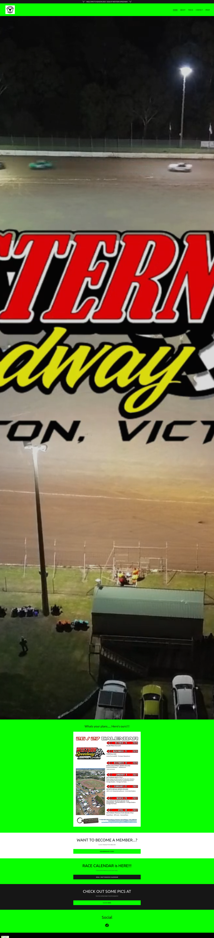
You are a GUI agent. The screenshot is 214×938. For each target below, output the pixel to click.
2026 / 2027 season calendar (107, 877)
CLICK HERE (107, 903)
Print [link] (207, 10)
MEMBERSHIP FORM (107, 851)
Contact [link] (199, 10)
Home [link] (175, 10)
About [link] (182, 10)
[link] (10, 9)
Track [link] (190, 10)
